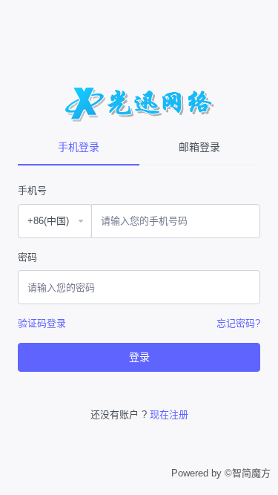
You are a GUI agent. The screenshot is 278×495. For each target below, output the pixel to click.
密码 (27, 257)
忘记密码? (238, 323)
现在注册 (169, 414)
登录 (139, 357)
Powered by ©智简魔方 (221, 473)
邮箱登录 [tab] (199, 147)
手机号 (32, 190)
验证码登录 (42, 323)
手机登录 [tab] (78, 147)
